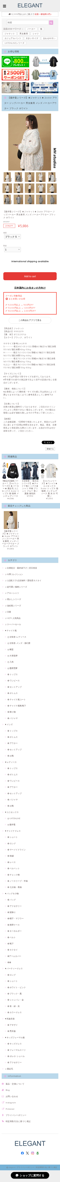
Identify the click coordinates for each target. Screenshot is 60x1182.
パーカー (31, 29)
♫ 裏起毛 (9, 1068)
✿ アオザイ (13, 1025)
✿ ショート (13, 837)
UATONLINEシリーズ (14, 43)
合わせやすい (49, 38)
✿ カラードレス (15, 1012)
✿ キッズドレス (15, 1043)
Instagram (11, 1102)
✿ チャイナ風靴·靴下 (17, 705)
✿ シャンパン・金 (16, 1000)
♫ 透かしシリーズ (13, 599)
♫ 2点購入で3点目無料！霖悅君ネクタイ (23, 580)
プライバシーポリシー (16, 1115)
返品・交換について (15, 1084)
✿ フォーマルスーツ (17, 1050)
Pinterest (10, 1109)
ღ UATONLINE (14, 818)
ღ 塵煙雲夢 (13, 668)
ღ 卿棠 (11, 649)
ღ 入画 (11, 662)
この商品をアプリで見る (29, 320)
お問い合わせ (12, 1096)
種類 (5, 233)
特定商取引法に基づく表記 (18, 1121)
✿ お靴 (11, 755)
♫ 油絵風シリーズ (13, 605)
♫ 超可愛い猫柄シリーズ (16, 587)
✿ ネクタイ (13, 949)
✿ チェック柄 (14, 874)
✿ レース (12, 862)
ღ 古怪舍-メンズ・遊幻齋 (19, 643)
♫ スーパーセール (13, 624)
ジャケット (9, 33)
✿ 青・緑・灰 (14, 1006)
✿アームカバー (14, 956)
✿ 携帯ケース (14, 925)
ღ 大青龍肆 (13, 655)
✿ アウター (13, 743)
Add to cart (30, 276)
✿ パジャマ (13, 718)
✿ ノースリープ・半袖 (18, 881)
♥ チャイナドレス (13, 831)
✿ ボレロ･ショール (16, 1056)
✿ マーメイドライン (17, 849)
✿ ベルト (12, 937)
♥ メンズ (9, 724)
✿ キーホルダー (15, 931)
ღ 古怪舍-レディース (17, 637)
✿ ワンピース (14, 680)
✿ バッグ (12, 899)
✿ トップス (13, 674)
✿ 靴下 (11, 943)
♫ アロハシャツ (12, 593)
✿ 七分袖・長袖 (15, 887)
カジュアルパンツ (12, 38)
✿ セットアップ (15, 687)
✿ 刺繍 (11, 856)
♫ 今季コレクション (14, 574)
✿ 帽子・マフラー (16, 918)
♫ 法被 (8, 612)
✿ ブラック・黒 (15, 993)
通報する (50, 449)
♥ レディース (11, 762)
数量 (5, 246)
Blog (8, 1090)
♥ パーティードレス (14, 968)
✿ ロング (12, 843)
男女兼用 (24, 33)
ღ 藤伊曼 (12, 824)
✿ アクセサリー (15, 906)
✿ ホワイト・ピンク (17, 987)
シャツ (35, 33)
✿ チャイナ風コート (17, 699)
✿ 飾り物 (12, 712)
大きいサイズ (32, 38)
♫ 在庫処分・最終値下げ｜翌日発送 (21, 568)
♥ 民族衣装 (10, 1018)
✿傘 (9, 962)
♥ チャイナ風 (11, 630)
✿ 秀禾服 (12, 1031)
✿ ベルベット (14, 868)
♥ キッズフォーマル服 (15, 1037)
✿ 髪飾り (12, 912)
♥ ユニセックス (12, 812)
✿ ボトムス (13, 693)
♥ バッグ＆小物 (12, 893)
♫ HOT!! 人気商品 (12, 618)
